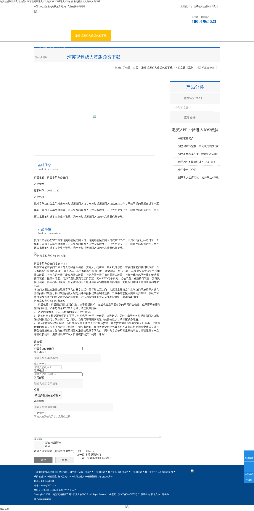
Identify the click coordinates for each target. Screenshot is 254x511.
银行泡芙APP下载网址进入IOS (133, 472)
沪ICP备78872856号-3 (129, 494)
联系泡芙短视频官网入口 (206, 6)
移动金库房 (104, 476)
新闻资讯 (120, 35)
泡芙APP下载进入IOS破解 (148, 35)
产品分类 (195, 87)
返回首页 (185, 6)
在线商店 (176, 35)
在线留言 (195, 35)
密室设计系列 (185, 67)
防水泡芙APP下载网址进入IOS (73, 476)
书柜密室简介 (186, 138)
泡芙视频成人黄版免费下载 (91, 35)
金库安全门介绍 (187, 169)
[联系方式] (249, 466)
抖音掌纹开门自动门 (99, 458)
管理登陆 (145, 494)
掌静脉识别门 (93, 454)
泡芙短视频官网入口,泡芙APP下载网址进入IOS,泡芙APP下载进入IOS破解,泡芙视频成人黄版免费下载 (50, 1)
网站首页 (43, 35)
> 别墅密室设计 (182, 107)
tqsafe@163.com (48, 485)
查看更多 (190, 117)
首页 (135, 67)
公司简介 (62, 35)
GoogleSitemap (44, 499)
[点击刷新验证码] (53, 444)
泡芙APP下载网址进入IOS (98, 472)
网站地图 (4, 509)
